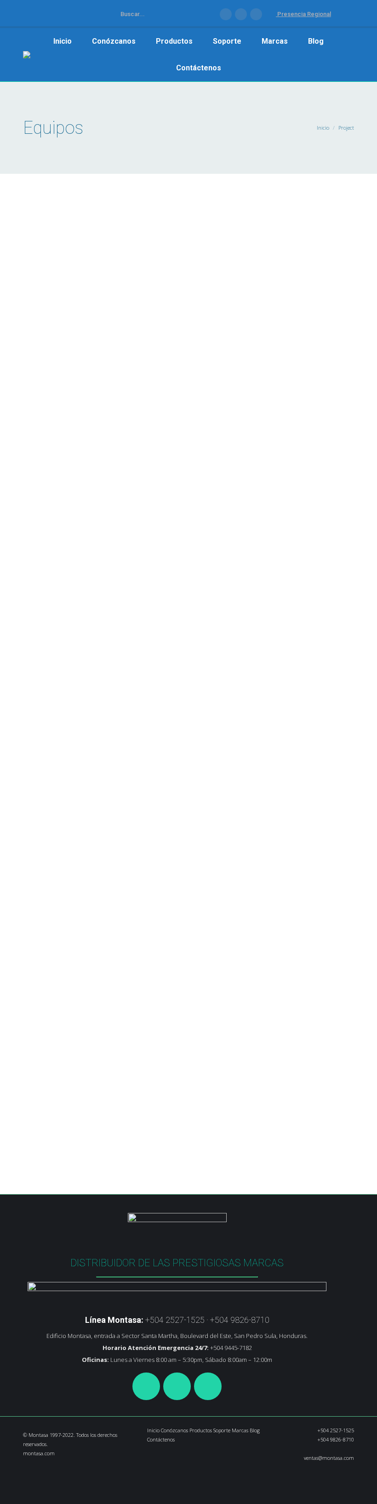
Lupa (30, 400)
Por (105, 443)
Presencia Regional (303, 14)
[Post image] (188, 284)
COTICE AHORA (178, 14)
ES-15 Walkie (72, 765)
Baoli (88, 443)
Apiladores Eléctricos (57, 443)
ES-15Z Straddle (81, 1093)
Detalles (50, 400)
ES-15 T (57, 425)
